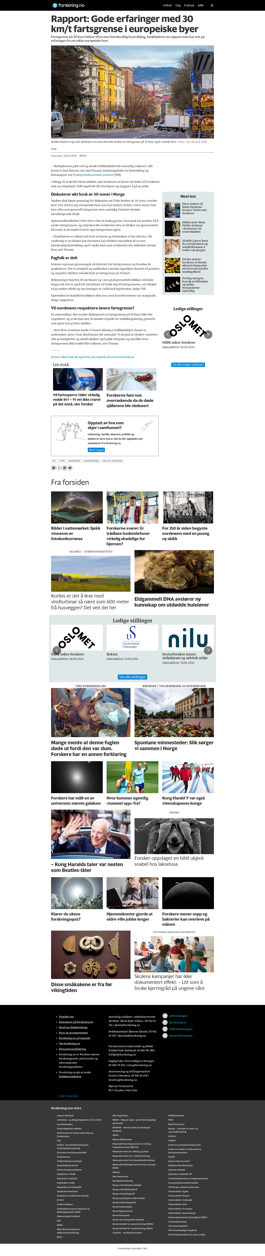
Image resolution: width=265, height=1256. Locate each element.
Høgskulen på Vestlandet (69, 1187)
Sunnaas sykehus (176, 1169)
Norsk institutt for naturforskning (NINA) (133, 1224)
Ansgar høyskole (65, 1115)
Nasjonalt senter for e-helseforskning (131, 1156)
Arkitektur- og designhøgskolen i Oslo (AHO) (79, 1120)
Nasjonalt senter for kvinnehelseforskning (134, 1160)
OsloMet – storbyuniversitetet (127, 1232)
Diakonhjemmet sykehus (69, 1128)
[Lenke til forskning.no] (104, 4)
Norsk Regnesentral (122, 1211)
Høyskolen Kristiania (67, 1191)
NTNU (116, 1135)
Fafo (59, 1140)
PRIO (170, 1120)
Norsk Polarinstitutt (122, 1206)
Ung (178, 5)
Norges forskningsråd (124, 1193)
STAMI (171, 1157)
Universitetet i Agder (178, 1191)
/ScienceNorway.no (180, 1035)
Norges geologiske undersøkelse (129, 1198)
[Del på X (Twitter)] (58, 468)
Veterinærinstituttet (178, 1226)
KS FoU (60, 1200)
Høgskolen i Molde (66, 1174)
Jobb (201, 5)
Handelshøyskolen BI (67, 1165)
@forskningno (178, 1015)
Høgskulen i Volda (66, 1183)
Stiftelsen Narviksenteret (180, 1165)
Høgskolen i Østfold (67, 1178)
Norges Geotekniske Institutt (127, 1185)
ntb (62, 461)
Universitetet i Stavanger (180, 1208)
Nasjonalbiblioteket (122, 1139)
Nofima (116, 1172)
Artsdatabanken (65, 1124)
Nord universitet (120, 1176)
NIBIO (60, 1225)
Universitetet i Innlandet (180, 1200)
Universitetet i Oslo (177, 1204)
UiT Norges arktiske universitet (183, 1187)
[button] (168, 334)
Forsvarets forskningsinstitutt (72, 1152)
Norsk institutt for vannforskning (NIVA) (133, 1228)
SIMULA (172, 1136)
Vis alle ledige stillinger (188, 364)
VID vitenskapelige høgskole (182, 1230)
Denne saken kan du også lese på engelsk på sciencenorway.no (92, 357)
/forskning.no (177, 1022)
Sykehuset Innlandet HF (180, 1174)
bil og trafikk (112, 461)
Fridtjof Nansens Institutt (69, 1161)
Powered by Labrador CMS (132, 1248)
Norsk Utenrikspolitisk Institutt (128, 1219)
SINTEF (172, 1140)
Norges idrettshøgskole (124, 1202)
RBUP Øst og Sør (176, 1124)
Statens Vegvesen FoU (179, 1161)
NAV (59, 1220)
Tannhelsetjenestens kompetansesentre (188, 1178)
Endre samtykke (69, 1096)
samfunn (74, 461)
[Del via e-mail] (69, 468)
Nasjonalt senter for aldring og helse (130, 1151)
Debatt (167, 5)
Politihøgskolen (176, 1115)
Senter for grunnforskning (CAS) (184, 1145)
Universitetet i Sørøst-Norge (182, 1213)
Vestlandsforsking (177, 1221)
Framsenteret (63, 1157)
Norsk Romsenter (121, 1215)
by (54, 461)
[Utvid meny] (212, 5)
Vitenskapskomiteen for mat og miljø (186, 1234)
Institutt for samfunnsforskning (73, 1195)
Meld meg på (96, 449)
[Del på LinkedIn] (64, 468)
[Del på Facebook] (53, 468)
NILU (59, 1237)
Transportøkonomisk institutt (93, 175)
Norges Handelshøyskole (125, 1189)
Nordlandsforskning (123, 1181)
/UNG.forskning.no (181, 1029)
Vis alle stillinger (132, 677)
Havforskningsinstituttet (69, 1169)
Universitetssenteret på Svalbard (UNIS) (187, 1217)
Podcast (189, 5)
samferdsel (91, 461)
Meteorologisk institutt (68, 1216)
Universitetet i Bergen (179, 1195)
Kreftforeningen (65, 1204)
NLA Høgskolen (120, 1115)
